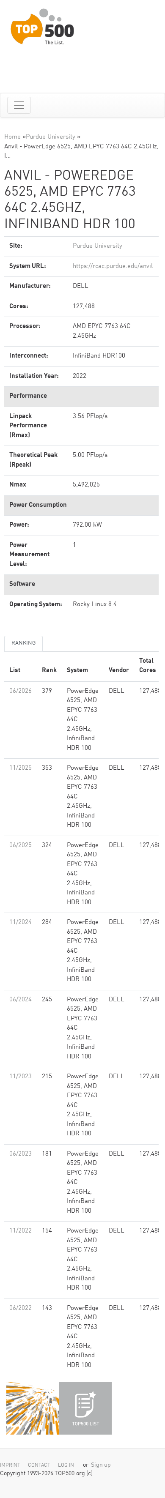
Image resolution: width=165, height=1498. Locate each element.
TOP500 (32, 1408)
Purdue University (50, 137)
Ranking (23, 643)
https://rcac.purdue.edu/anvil (113, 266)
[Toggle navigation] (19, 105)
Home (12, 137)
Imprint (10, 1465)
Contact (39, 1465)
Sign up (101, 1465)
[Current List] (85, 1408)
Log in (66, 1465)
